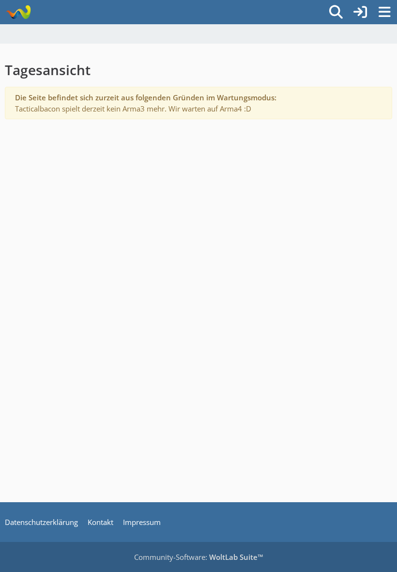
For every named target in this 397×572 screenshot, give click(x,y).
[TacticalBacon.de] (18, 12)
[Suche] (336, 12)
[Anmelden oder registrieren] (360, 12)
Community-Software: (198, 557)
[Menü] (384, 12)
